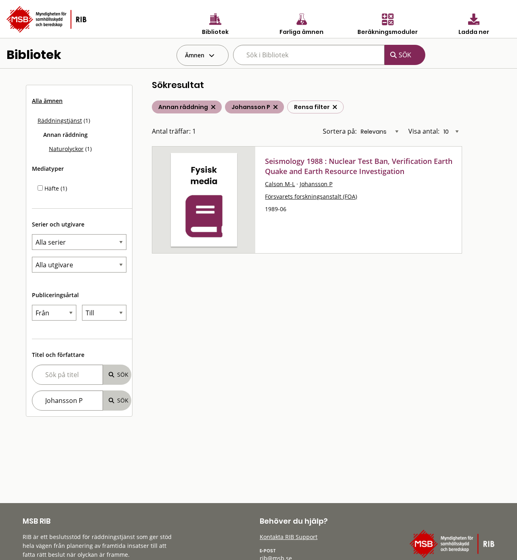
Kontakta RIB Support (288, 537)
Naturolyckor (66, 149)
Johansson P (316, 184)
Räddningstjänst (60, 120)
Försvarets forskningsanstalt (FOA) (311, 196)
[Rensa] (335, 107)
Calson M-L (280, 184)
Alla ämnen (47, 101)
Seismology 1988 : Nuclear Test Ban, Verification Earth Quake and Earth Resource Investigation (358, 166)
